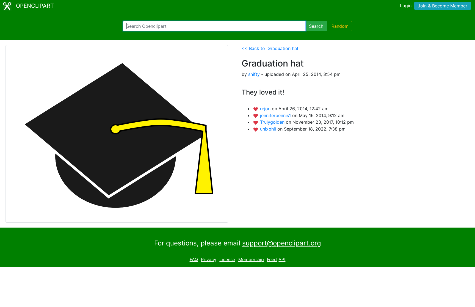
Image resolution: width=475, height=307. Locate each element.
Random (340, 26)
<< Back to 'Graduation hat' (271, 48)
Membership (251, 259)
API (281, 259)
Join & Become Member (442, 6)
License (227, 259)
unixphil (268, 129)
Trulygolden (273, 122)
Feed (272, 259)
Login (406, 5)
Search (316, 26)
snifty (254, 74)
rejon (266, 108)
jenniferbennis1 (276, 115)
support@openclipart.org (281, 243)
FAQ (194, 259)
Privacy (208, 259)
